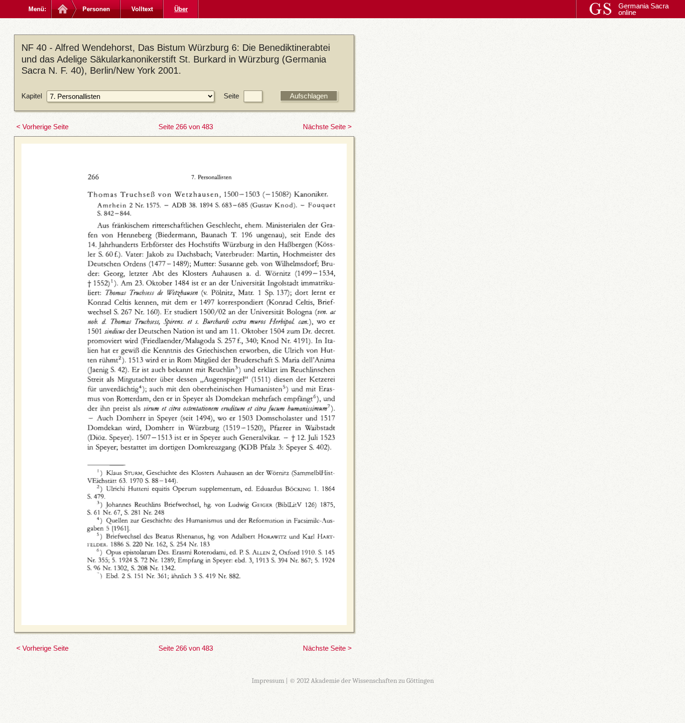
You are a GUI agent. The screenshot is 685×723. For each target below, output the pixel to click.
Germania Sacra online (643, 9)
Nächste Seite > (327, 127)
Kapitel (31, 96)
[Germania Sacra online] (62, 9)
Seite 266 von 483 (185, 127)
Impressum (268, 680)
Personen (96, 9)
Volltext (142, 9)
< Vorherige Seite (42, 127)
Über (181, 9)
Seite (231, 96)
